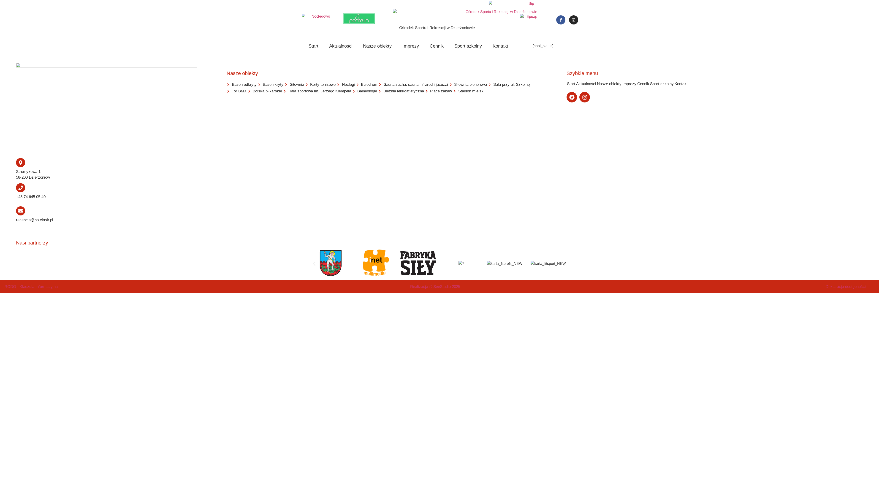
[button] (314, 263)
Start (313, 46)
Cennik (437, 46)
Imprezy (410, 46)
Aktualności (340, 46)
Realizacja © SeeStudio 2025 (435, 287)
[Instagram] (573, 19)
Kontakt (500, 46)
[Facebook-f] (560, 19)
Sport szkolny (468, 46)
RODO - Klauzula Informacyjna (31, 287)
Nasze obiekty (377, 46)
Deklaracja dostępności (846, 287)
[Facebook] (572, 97)
